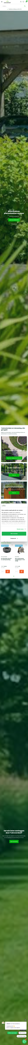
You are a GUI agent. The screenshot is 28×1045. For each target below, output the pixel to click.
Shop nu (14, 475)
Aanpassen (13, 538)
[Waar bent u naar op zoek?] (25, 6)
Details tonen (20, 529)
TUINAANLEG (14, 224)
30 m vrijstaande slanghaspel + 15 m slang (20, 560)
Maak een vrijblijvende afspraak (14, 458)
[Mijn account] (20, 2)
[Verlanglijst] (23, 2)
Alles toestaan (14, 533)
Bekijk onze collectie (5, 543)
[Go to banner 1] (14, 449)
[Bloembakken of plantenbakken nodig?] (7, 2)
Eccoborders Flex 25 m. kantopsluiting (6, 559)
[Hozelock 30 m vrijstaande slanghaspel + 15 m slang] (21, 550)
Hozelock (17, 556)
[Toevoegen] (8, 571)
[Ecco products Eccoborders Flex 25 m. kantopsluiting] (7, 550)
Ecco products (4, 556)
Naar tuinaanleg (14, 841)
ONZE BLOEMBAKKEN (14, 220)
